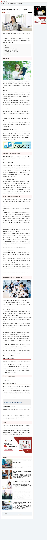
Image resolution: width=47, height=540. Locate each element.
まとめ (6, 54)
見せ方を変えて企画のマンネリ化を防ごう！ (11, 51)
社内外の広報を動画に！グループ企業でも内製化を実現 (13, 402)
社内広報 (7, 3)
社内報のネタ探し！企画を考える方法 (10, 48)
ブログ (4, 3)
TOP (1, 3)
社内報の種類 (7, 47)
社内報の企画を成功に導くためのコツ (10, 50)
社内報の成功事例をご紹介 (9, 53)
